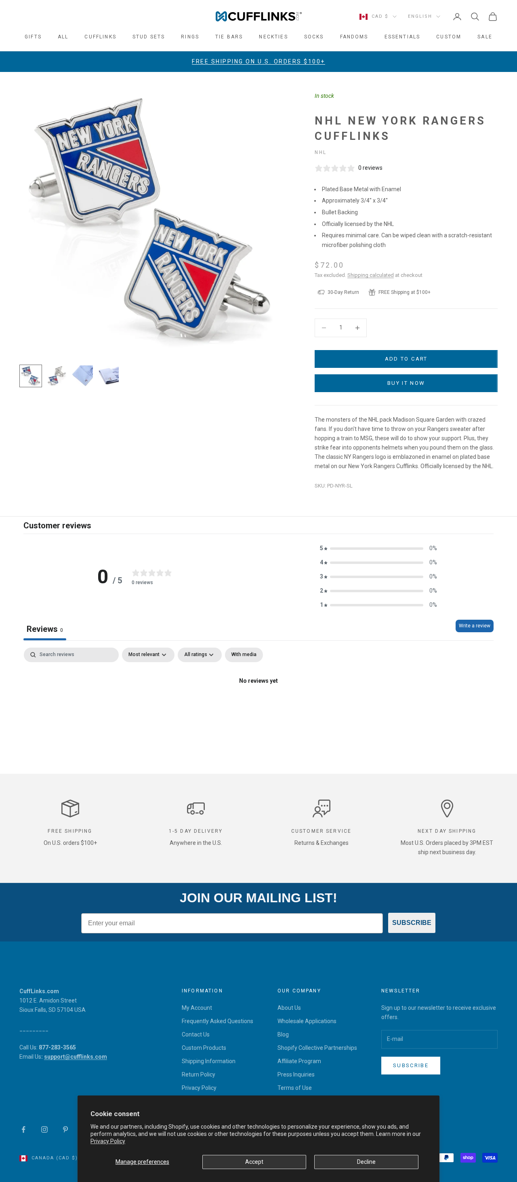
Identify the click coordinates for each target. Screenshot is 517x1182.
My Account (197, 1008)
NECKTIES (273, 37)
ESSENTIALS (402, 37)
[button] (378, 548)
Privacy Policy (107, 1141)
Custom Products (204, 1048)
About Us (289, 1008)
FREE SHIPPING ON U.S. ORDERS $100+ (258, 61)
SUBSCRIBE (411, 922)
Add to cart (406, 359)
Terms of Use (294, 1088)
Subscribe (411, 1065)
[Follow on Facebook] (23, 1129)
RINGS (190, 37)
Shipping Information (208, 1061)
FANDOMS (354, 37)
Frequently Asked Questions (217, 1021)
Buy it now (406, 383)
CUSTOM (448, 37)
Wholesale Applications (306, 1021)
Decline (366, 1162)
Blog (283, 1034)
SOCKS (314, 37)
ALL (63, 37)
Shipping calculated (370, 275)
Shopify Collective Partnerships (317, 1048)
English (420, 16)
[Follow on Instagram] (44, 1129)
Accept (254, 1162)
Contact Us (196, 1034)
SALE (484, 37)
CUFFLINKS (100, 37)
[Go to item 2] (56, 376)
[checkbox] (244, 655)
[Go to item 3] (82, 376)
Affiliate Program (299, 1061)
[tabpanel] (258, 708)
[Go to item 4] (108, 376)
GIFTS (33, 37)
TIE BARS (229, 37)
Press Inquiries (296, 1074)
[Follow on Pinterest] (65, 1129)
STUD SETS (148, 37)
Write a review (474, 626)
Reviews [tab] (45, 629)
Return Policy (198, 1074)
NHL (320, 152)
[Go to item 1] (30, 376)
